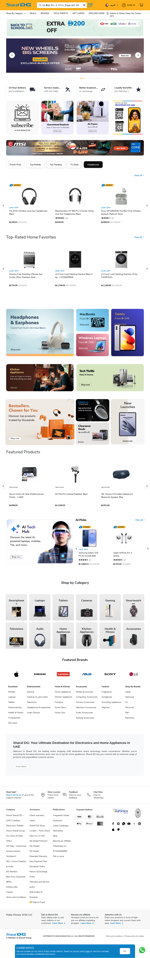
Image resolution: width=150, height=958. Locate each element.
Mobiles (11, 693)
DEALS (33, 13)
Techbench (11, 857)
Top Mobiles (35, 164)
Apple (128, 693)
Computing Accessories (87, 698)
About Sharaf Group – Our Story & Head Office (16, 837)
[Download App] (128, 117)
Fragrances (107, 693)
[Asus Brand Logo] (86, 675)
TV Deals (74, 164)
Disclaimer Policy (37, 868)
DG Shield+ (35, 847)
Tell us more (58, 857)
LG (126, 703)
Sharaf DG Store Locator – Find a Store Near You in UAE (40, 832)
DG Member (11, 873)
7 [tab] (98, 78)
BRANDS (45, 13)
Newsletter (58, 832)
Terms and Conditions (16, 898)
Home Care (60, 714)
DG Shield (34, 852)
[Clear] (84, 5)
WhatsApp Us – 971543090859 (60, 850)
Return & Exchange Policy (38, 876)
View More (21, 768)
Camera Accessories (85, 703)
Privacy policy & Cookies (134, 937)
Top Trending (56, 164)
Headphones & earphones (39, 709)
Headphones (93, 164)
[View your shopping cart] (141, 5)
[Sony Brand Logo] (110, 675)
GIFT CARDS (78, 13)
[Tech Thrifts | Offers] (110, 379)
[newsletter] (22, 117)
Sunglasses (107, 698)
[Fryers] (92, 117)
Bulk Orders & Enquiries (36, 896)
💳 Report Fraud (37, 903)
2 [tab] (59, 78)
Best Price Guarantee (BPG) (15, 881)
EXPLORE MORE (96, 13)
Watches (106, 709)
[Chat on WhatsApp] (142, 950)
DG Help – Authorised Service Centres (16, 850)
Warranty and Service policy (39, 886)
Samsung (129, 698)
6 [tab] (90, 78)
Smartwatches (15, 709)
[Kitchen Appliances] (40, 379)
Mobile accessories (84, 693)
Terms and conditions (114, 937)
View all (138, 173)
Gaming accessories (85, 719)
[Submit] (39, 5)
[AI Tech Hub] (40, 543)
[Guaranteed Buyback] (57, 117)
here (88, 951)
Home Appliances (63, 693)
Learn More (57, 924)
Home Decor (60, 709)
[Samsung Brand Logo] (40, 675)
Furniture (59, 703)
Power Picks (15, 164)
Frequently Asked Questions (61, 819)
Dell (127, 714)
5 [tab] (83, 78)
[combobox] (62, 5)
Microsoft (129, 709)
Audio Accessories (84, 714)
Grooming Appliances (111, 703)
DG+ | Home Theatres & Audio (16, 865)
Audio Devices (33, 714)
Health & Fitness (15, 714)
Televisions (32, 703)
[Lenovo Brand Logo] (63, 675)
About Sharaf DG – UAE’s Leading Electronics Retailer (15, 821)
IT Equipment (14, 719)
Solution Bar (11, 888)
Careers (9, 893)
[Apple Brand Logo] (16, 675)
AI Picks (81, 521)
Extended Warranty (38, 857)
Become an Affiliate (62, 842)
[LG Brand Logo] (133, 675)
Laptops (12, 698)
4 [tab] (75, 78)
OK (125, 951)
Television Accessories (86, 709)
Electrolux (129, 719)
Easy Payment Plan (38, 862)
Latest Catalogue (60, 827)
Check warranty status (37, 819)
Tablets (11, 703)
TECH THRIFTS (61, 13)
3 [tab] (67, 78)
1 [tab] (52, 78)
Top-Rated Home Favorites (31, 238)
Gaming (30, 693)
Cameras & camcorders (37, 698)
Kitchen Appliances (63, 698)
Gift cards (12, 724)
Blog (55, 837)
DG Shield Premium (38, 842)
